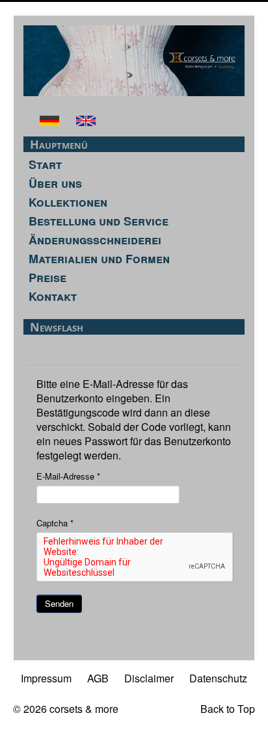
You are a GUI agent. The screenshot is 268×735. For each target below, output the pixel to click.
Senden (59, 603)
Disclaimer (149, 678)
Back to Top (227, 708)
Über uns (55, 183)
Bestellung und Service (98, 221)
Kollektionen (68, 202)
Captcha (55, 523)
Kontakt (53, 296)
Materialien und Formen (99, 258)
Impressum (46, 678)
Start (45, 164)
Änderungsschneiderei (95, 239)
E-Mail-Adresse (68, 476)
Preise (47, 277)
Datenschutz (218, 678)
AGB (98, 678)
